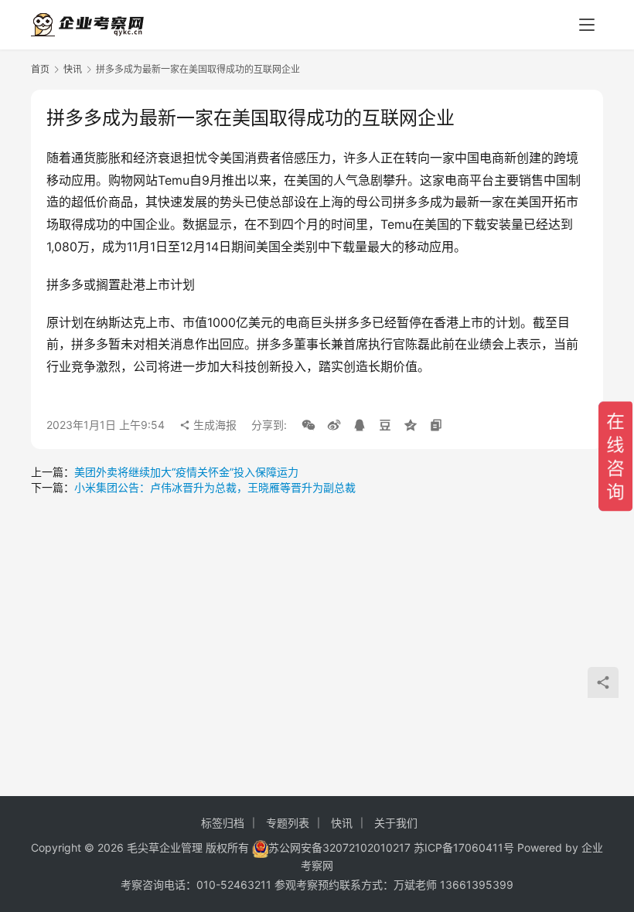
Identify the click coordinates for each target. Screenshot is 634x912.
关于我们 (396, 822)
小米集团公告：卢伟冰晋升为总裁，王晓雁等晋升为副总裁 (215, 487)
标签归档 (222, 822)
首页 (40, 69)
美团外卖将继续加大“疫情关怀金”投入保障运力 (186, 471)
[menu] (587, 25)
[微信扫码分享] (308, 425)
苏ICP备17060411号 (464, 847)
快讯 (72, 69)
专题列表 (287, 822)
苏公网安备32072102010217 (339, 847)
